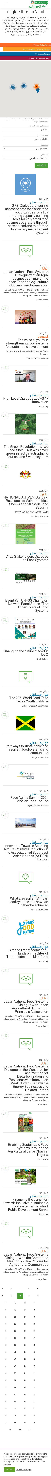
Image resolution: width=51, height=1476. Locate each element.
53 (15, 1373)
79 (34, 1422)
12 (25, 1303)
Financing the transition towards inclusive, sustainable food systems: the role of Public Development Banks (25, 1205)
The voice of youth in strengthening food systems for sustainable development (27, 343)
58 (5, 1380)
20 (25, 1317)
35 (34, 1345)
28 (25, 1331)
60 (25, 1387)
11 (34, 1303)
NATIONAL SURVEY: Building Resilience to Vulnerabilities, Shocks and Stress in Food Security (25, 502)
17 (15, 1310)
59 (34, 1387)
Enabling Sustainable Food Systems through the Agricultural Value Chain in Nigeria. (28, 1150)
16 (25, 1310)
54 (5, 1373)
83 (29, 1429)
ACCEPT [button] (9, 1470)
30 (5, 1331)
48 (25, 1366)
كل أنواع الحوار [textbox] (41, 139)
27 (34, 1331)
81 (15, 1422)
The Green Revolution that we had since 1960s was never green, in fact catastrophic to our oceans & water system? (26, 452)
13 (15, 1303)
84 (20, 1429)
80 (25, 1422)
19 (34, 1317)
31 (34, 1338)
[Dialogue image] (25, 184)
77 (15, 1415)
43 (34, 1359)
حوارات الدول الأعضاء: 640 (42, 45)
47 (34, 1366)
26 (5, 1324)
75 (34, 1415)
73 (15, 1408)
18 (5, 1310)
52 (25, 1373)
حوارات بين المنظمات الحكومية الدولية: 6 (37, 49)
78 (5, 1415)
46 (5, 1359)
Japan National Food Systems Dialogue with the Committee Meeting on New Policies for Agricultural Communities (26, 1259)
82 (5, 1422)
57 (15, 1380)
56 (25, 1380)
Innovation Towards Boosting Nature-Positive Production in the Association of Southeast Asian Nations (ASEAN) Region (26, 852)
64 (25, 1394)
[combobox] (25, 129)
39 (34, 1352)
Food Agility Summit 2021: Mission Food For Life (29, 799)
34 (5, 1338)
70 (5, 1401)
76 (25, 1415)
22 (5, 1317)
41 (15, 1352)
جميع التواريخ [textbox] (41, 148)
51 (34, 1373)
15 (34, 1310)
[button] (38, 91)
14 (5, 1303)
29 (15, 1331)
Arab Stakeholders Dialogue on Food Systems (27, 558)
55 (34, 1380)
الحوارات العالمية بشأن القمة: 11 (40, 58)
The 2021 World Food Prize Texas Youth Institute (28, 699)
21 (15, 1317)
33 (15, 1338)
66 (5, 1394)
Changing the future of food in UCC (26, 652)
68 (25, 1401)
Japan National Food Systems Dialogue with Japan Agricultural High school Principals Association (26, 1007)
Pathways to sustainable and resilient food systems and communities (27, 749)
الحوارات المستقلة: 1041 (43, 54)
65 (15, 1394)
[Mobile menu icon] (6, 4)
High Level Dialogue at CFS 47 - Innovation (25, 400)
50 (5, 1366)
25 (15, 1324)
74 (5, 1408)
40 (25, 1352)
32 (25, 1338)
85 (10, 1429)
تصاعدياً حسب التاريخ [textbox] (38, 158)
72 (25, 1408)
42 (5, 1352)
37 (15, 1345)
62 (5, 1387)
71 (34, 1408)
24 (25, 1324)
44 (25, 1359)
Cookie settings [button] (23, 1470)
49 (15, 1366)
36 (25, 1345)
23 (34, 1324)
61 (15, 1387)
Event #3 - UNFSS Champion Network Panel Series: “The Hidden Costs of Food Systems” (26, 605)
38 (5, 1345)
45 (15, 1359)
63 (34, 1394)
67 (34, 1401)
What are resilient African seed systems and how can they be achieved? (28, 901)
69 (15, 1401)
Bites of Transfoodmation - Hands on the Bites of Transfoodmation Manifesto (27, 953)
